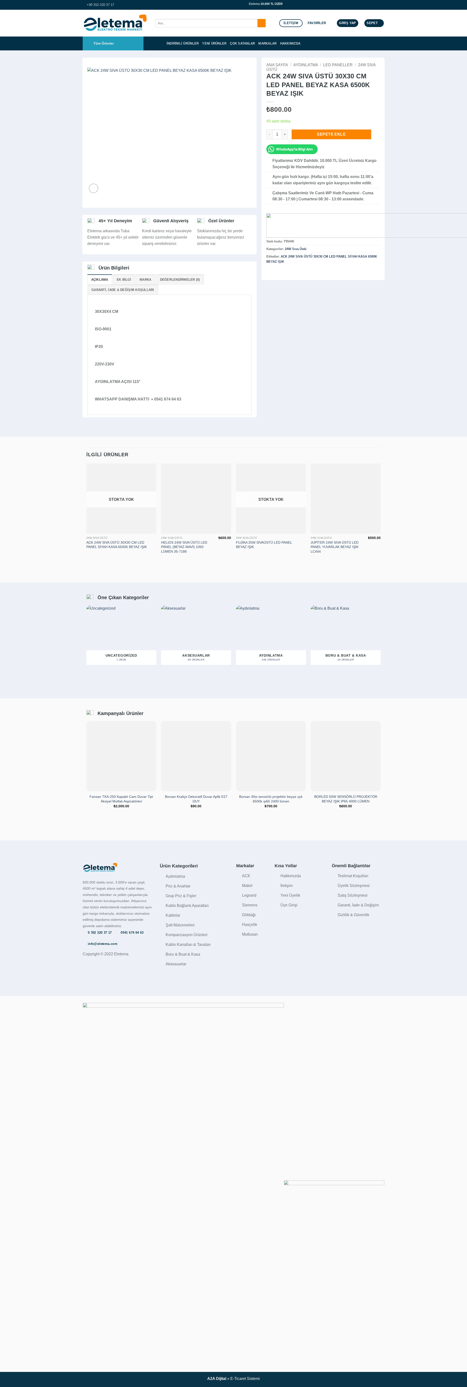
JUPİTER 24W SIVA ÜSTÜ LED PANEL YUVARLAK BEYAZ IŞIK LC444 (335, 546)
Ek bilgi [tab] (124, 279)
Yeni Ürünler (214, 43)
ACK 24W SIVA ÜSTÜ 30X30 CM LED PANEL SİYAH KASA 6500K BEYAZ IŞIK (116, 544)
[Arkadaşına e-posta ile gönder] (281, 272)
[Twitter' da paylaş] (275, 272)
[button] (347, 23)
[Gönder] (262, 23)
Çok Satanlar (242, 43)
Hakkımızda (290, 43)
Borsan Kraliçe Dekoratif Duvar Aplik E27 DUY (196, 799)
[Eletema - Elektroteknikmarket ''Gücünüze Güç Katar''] (115, 23)
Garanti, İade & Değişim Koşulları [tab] (122, 290)
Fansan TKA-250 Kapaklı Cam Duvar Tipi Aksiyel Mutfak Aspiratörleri (121, 799)
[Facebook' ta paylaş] (269, 272)
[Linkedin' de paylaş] (293, 272)
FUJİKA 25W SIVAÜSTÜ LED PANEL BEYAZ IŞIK (264, 544)
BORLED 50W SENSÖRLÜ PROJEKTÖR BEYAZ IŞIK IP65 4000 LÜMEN (345, 799)
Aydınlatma (305, 65)
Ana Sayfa (277, 65)
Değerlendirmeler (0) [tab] (180, 279)
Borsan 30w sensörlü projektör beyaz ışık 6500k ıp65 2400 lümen (271, 799)
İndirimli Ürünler (183, 43)
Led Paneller (338, 65)
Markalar (267, 43)
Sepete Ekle (331, 134)
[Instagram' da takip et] (381, 5)
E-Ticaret (238, 1379)
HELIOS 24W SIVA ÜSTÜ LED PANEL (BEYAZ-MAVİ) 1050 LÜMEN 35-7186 (184, 546)
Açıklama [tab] (99, 279)
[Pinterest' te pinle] (287, 272)
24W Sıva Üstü (295, 249)
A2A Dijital (216, 1379)
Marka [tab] (145, 279)
